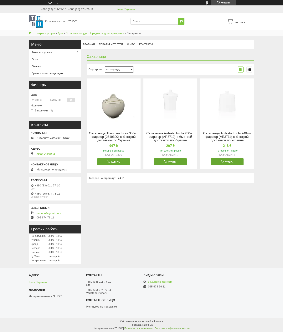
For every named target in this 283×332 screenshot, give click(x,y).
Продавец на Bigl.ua (142, 325)
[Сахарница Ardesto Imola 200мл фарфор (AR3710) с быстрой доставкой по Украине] (170, 102)
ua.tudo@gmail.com (49, 213)
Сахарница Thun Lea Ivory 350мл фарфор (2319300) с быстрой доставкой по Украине (113, 137)
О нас (131, 44)
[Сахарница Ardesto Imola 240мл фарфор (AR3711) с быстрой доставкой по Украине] (227, 102)
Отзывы (36, 66)
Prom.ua (158, 321)
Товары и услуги (44, 33)
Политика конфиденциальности (172, 328)
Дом (60, 33)
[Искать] (181, 21)
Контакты (146, 44)
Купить (115, 161)
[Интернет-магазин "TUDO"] (36, 21)
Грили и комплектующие (47, 73)
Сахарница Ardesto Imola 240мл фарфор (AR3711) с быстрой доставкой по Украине (227, 137)
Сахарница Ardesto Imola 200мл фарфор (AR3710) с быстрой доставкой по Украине (170, 137)
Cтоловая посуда (76, 33)
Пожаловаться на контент (138, 328)
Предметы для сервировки (107, 33)
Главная (89, 44)
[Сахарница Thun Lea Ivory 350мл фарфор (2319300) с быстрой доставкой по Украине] (114, 102)
